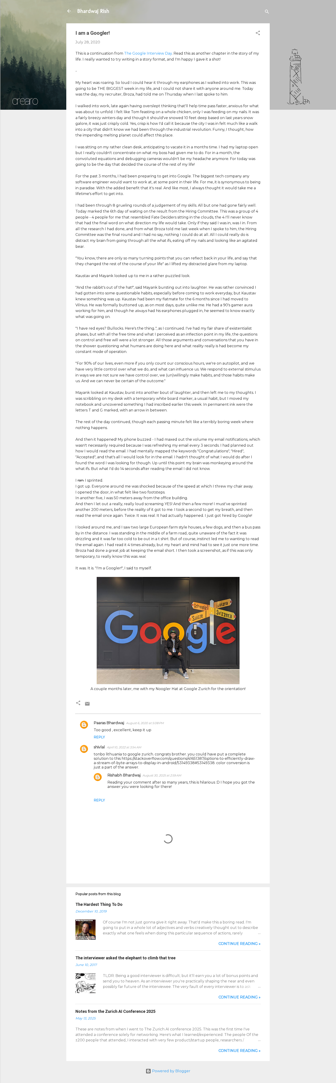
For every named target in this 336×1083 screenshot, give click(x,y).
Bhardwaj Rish (93, 11)
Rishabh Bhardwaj (124, 775)
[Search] (267, 12)
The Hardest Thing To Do (99, 904)
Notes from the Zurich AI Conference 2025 (115, 1011)
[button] (258, 33)
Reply (99, 737)
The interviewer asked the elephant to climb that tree (125, 957)
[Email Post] (87, 705)
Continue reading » (240, 944)
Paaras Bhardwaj (109, 723)
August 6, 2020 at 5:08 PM (145, 723)
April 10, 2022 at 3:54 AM (124, 747)
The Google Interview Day (148, 53)
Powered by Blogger (170, 1071)
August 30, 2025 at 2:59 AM (161, 775)
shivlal (99, 747)
